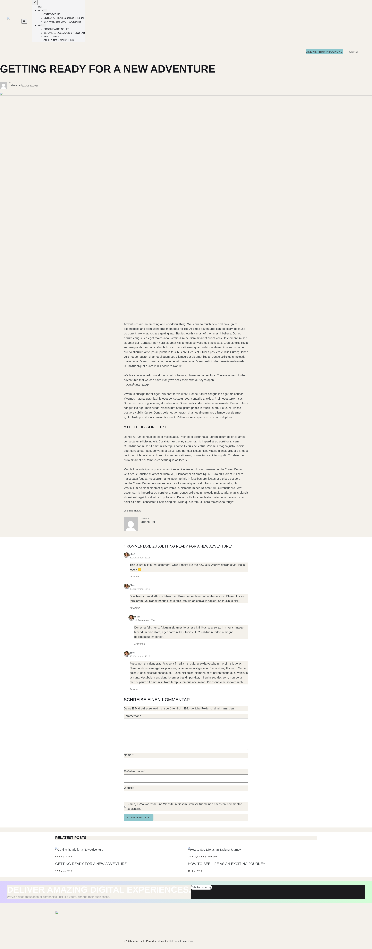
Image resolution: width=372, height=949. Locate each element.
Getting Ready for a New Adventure (91, 864)
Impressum (187, 941)
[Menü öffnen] (24, 21)
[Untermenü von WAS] (45, 10)
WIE (40, 25)
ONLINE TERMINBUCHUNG (324, 51)
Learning (128, 510)
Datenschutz (175, 941)
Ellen (132, 554)
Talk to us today (201, 887)
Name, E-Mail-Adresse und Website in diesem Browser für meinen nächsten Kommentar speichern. (184, 806)
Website (129, 787)
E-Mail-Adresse (135, 771)
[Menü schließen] (35, 2)
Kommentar (132, 716)
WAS (40, 10)
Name (129, 755)
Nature (137, 510)
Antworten (135, 576)
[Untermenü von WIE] (44, 25)
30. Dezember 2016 (140, 557)
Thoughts (212, 856)
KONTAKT (353, 52)
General (192, 856)
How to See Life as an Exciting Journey (226, 864)
